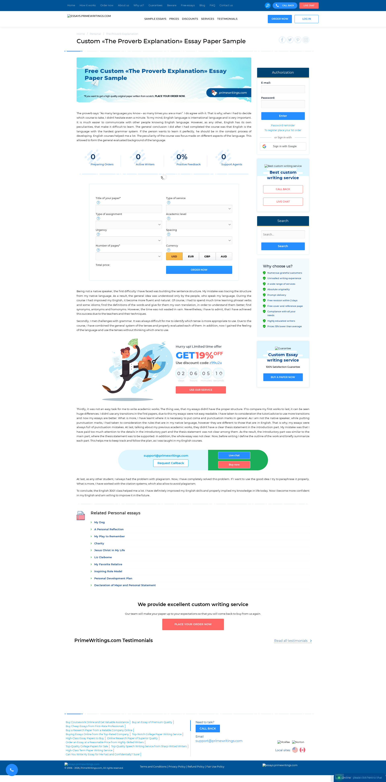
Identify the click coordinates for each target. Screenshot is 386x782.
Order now (106, 5)
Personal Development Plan (113, 578)
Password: (268, 98)
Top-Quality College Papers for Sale (87, 746)
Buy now (234, 464)
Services (207, 18)
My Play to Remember (109, 536)
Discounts (190, 18)
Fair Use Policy (215, 767)
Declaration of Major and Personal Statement (125, 585)
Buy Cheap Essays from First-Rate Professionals (95, 726)
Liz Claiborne (103, 557)
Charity (99, 543)
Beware (171, 5)
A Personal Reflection (109, 529)
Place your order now (193, 624)
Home (71, 5)
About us (123, 5)
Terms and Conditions (153, 767)
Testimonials (227, 18)
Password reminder (283, 125)
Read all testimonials (291, 640)
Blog (202, 5)
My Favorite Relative (108, 564)
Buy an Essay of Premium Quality (152, 722)
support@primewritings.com (166, 455)
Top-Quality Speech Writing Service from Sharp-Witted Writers (149, 746)
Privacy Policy (177, 767)
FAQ (212, 5)
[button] (283, 146)
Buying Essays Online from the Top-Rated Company (97, 734)
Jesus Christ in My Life (109, 550)
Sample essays (155, 18)
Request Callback (170, 463)
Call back (283, 189)
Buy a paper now (283, 377)
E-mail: (266, 83)
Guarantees (155, 5)
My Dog (99, 522)
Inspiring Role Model (108, 571)
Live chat (309, 6)
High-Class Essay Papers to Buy (85, 738)
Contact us (226, 5)
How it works (88, 5)
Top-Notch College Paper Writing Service (157, 734)
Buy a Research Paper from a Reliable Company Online (99, 730)
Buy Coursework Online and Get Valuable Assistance (97, 722)
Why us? (138, 5)
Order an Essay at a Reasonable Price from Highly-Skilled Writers (105, 742)
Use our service (200, 390)
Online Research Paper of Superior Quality (132, 738)
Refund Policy (196, 767)
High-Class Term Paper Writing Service (89, 750)
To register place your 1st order (283, 130)
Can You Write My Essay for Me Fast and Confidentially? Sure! (103, 754)
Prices (174, 18)
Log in (306, 19)
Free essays (188, 5)
